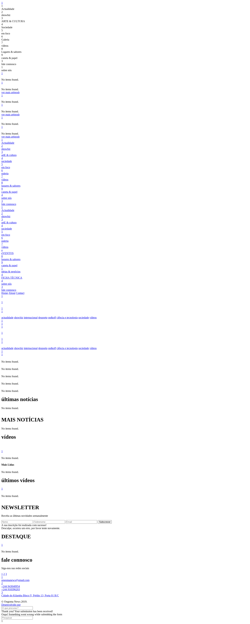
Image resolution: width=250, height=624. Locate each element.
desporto (42, 317)
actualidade (7, 317)
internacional (31, 317)
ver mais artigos (10, 92)
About (12, 293)
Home (4, 293)
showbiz (18, 317)
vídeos (93, 317)
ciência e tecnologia (67, 317)
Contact (20, 293)
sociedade (83, 317)
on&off (52, 317)
